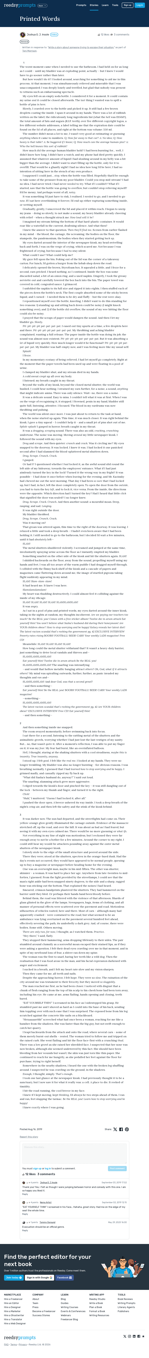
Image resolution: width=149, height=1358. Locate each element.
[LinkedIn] (134, 1336)
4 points (34, 1202)
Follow (54, 35)
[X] (125, 1336)
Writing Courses (69, 1307)
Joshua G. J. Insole (48, 1182)
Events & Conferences (73, 1311)
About (35, 1299)
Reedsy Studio (97, 1299)
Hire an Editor (11, 1303)
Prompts (81, 5)
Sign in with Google (38, 1277)
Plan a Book (95, 1307)
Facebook (63, 1277)
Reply (25, 1194)
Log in (140, 5)
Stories (94, 5)
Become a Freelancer (43, 1311)
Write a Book (96, 1303)
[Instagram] (129, 1336)
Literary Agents (126, 1307)
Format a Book (97, 1311)
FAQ (6, 1344)
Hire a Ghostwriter (14, 1315)
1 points (34, 1222)
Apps (41, 6)
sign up (37, 1168)
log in (48, 1168)
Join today (12, 1277)
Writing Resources (99, 1315)
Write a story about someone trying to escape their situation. (81, 47)
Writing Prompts (126, 1303)
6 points (34, 1182)
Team (35, 1303)
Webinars (66, 1315)
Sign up (127, 5)
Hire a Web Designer (15, 1323)
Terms (13, 1344)
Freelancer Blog (69, 1319)
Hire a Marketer (12, 1311)
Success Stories (41, 1315)
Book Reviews (125, 1299)
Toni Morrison (29, 51)
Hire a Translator (13, 1319)
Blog (63, 1299)
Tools (115, 5)
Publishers (123, 1311)
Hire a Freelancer (13, 1299)
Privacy (23, 1344)
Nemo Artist (46, 1202)
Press (35, 1307)
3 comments (121, 34)
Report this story (29, 1136)
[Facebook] (139, 1336)
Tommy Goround (47, 1222)
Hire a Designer (12, 1307)
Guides (64, 1303)
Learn (105, 5)
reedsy (20, 5)
